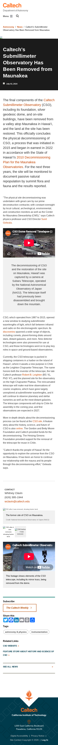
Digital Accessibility (19, 736)
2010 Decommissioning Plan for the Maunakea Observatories (26, 162)
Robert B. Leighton (32, 374)
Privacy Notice (37, 736)
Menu (6, 16)
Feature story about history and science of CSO (28, 653)
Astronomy (8, 27)
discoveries (9, 331)
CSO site (37, 421)
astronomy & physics (16, 632)
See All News (10, 666)
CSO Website (10, 646)
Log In (45, 740)
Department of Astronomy (15, 10)
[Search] (17, 15)
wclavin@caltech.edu (17, 501)
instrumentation (39, 632)
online (19, 428)
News (20, 27)
